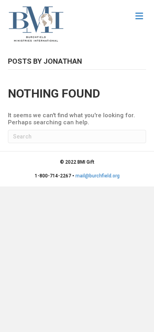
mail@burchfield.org (97, 176)
